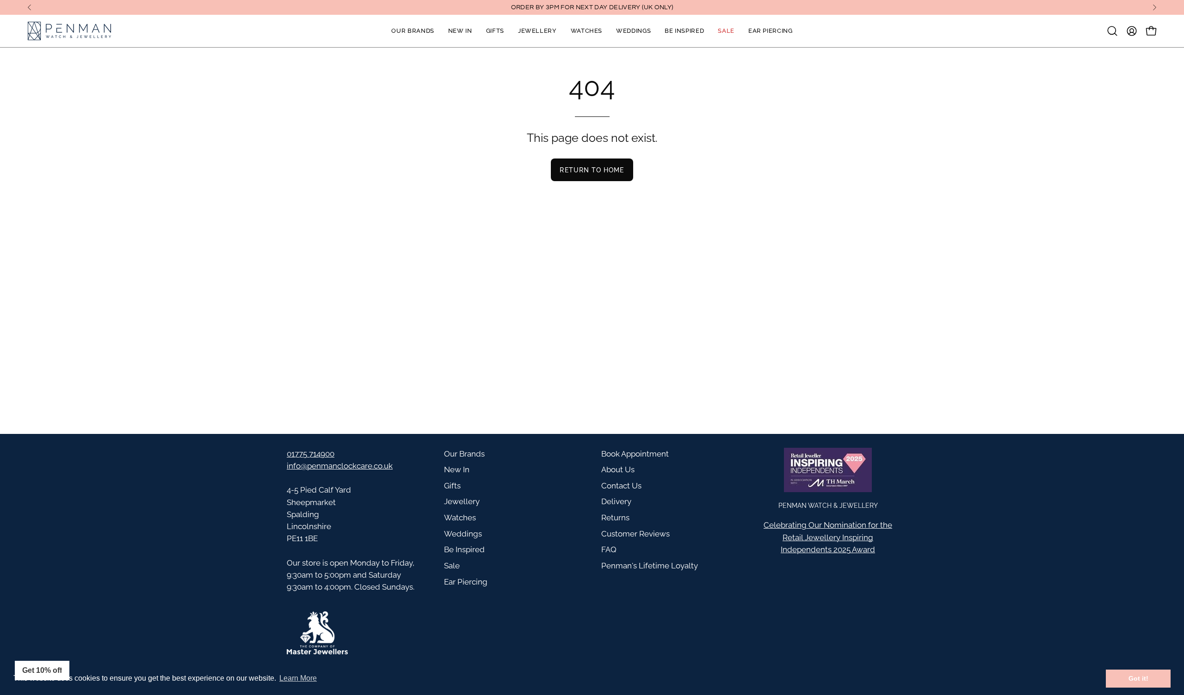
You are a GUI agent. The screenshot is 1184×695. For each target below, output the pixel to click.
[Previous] (29, 7)
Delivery (616, 501)
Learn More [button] (298, 678)
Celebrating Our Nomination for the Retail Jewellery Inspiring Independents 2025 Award (828, 537)
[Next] (1154, 7)
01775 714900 (310, 453)
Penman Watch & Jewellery (828, 505)
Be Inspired (464, 549)
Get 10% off (42, 670)
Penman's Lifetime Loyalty (649, 565)
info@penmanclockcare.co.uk (340, 465)
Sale (452, 565)
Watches (460, 517)
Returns (615, 517)
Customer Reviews (635, 533)
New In (456, 469)
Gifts (452, 485)
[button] (1112, 31)
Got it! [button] (1138, 678)
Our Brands (464, 453)
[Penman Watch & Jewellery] (69, 31)
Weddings (463, 533)
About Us (618, 469)
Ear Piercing (465, 581)
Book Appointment (635, 453)
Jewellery (462, 501)
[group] (592, 7)
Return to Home (592, 170)
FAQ (609, 549)
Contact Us (621, 485)
